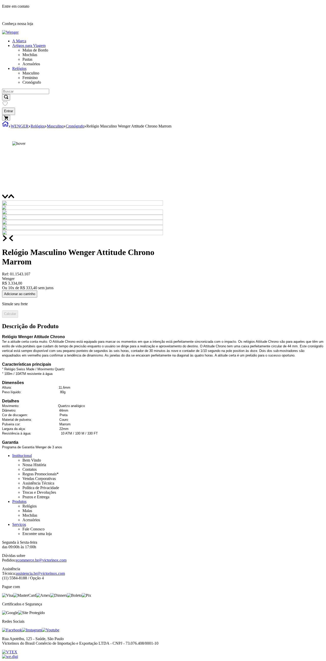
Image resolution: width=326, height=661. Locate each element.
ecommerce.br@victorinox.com (41, 560)
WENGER (20, 126)
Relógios (38, 126)
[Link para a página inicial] (5, 126)
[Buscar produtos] (6, 97)
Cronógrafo (75, 126)
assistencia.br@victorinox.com (40, 573)
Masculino (55, 126)
